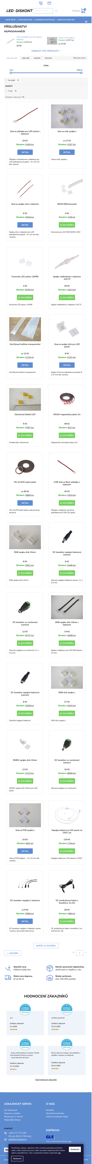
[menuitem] (10, 19)
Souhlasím (75, 1149)
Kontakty (50, 1110)
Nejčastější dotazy (12, 1120)
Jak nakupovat (10, 1110)
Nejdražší (37, 58)
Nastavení (17, 1158)
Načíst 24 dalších (46, 945)
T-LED (12, 91)
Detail (25, 152)
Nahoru (13, 953)
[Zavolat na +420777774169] (43, 3)
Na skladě (13, 80)
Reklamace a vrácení (13, 1116)
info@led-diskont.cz (17, 1139)
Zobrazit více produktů (44, 51)
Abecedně (48, 58)
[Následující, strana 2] (79, 953)
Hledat (56, 11)
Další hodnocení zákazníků (46, 1080)
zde (59, 1153)
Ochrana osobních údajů (57, 1116)
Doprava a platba (12, 1113)
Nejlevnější (25, 58)
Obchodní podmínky (55, 1113)
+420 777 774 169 (17, 1133)
